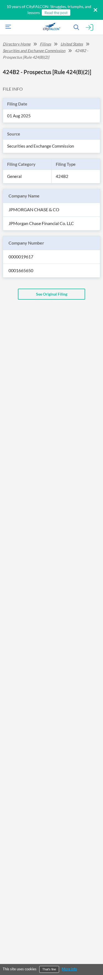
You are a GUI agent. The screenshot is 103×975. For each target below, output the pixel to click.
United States (71, 44)
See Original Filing (51, 294)
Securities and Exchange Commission (34, 50)
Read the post (56, 12)
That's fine (49, 969)
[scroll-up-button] (94, 954)
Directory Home (16, 44)
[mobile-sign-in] (89, 28)
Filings (45, 44)
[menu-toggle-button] (7, 27)
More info (69, 969)
